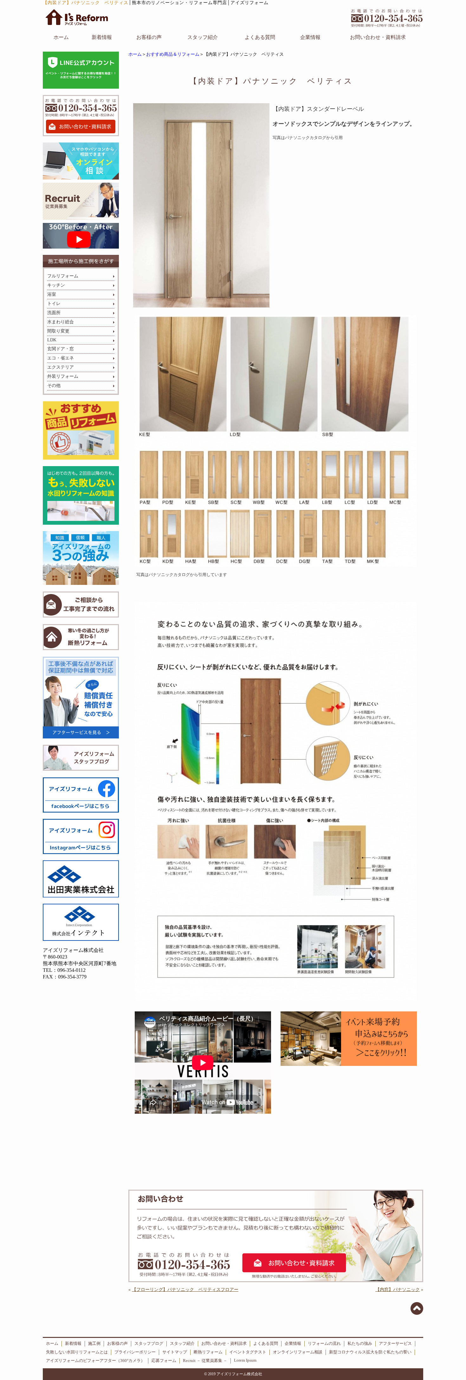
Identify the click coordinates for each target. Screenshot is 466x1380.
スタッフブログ (148, 1343)
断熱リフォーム (208, 1352)
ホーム (61, 37)
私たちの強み (359, 1343)
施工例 (94, 1343)
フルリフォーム (62, 276)
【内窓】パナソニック (397, 1289)
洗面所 (54, 312)
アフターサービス (395, 1343)
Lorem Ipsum (245, 1360)
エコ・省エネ (60, 358)
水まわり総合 (60, 322)
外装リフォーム (62, 376)
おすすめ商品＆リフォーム (172, 54)
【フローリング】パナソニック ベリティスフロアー (185, 1289)
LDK (51, 340)
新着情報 (102, 37)
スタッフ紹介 (202, 37)
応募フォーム (164, 1360)
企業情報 (310, 37)
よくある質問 (260, 37)
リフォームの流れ (324, 1343)
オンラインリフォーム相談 (297, 1352)
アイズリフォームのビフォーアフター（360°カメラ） (95, 1360)
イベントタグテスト (247, 1352)
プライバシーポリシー (135, 1352)
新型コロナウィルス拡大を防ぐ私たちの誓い (370, 1352)
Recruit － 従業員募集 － (205, 1360)
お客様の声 (149, 37)
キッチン (56, 285)
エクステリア (60, 367)
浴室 (51, 294)
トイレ (54, 303)
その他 (54, 385)
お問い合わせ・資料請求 (378, 37)
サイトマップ (174, 1352)
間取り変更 (58, 331)
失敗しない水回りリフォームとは (77, 1352)
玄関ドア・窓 (60, 348)
